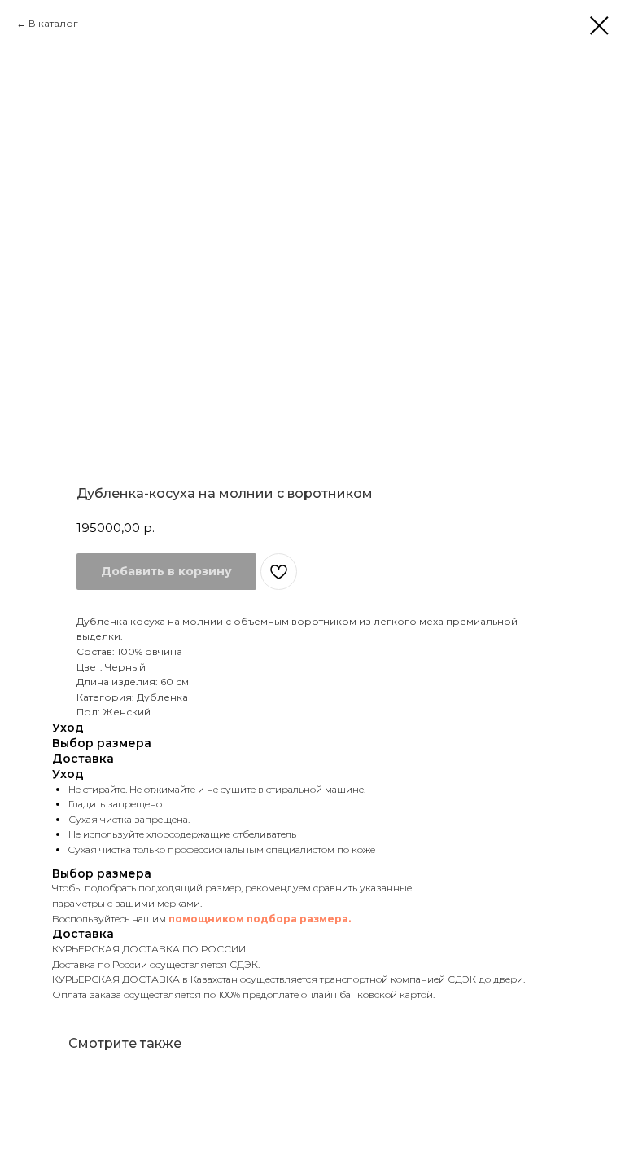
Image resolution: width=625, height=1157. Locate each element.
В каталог (53, 23)
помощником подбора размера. (259, 919)
